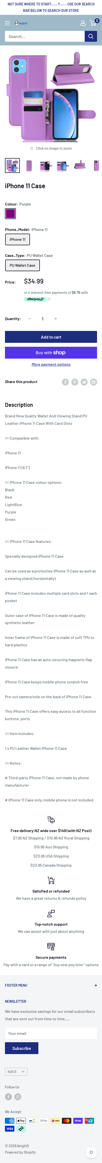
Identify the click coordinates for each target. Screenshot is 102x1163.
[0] (93, 23)
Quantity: (13, 318)
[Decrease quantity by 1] (29, 318)
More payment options (51, 364)
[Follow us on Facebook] (8, 1096)
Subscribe (21, 1048)
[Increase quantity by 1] (56, 318)
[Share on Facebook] (65, 382)
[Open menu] (7, 23)
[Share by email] (93, 382)
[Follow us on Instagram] (17, 1096)
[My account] (82, 23)
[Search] (91, 36)
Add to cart (51, 336)
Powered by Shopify (20, 1152)
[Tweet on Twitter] (84, 382)
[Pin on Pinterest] (74, 382)
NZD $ (12, 1071)
